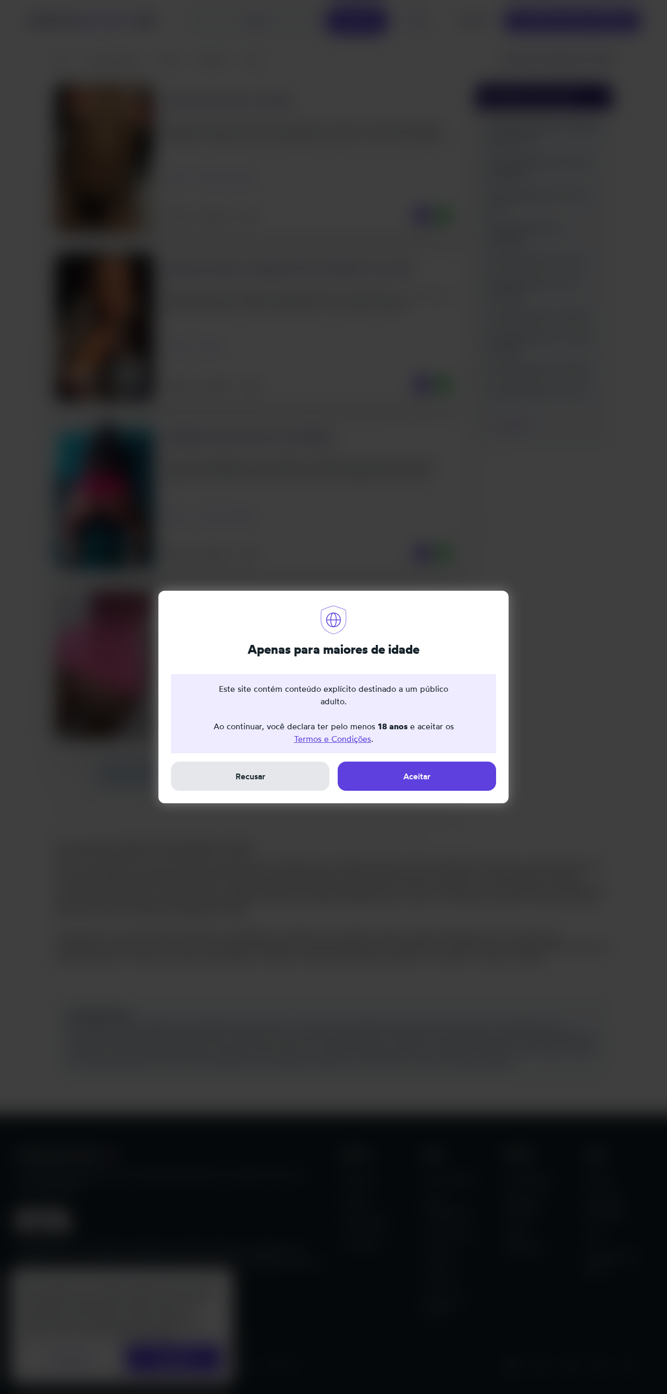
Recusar (250, 776)
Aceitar (416, 776)
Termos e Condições (332, 738)
